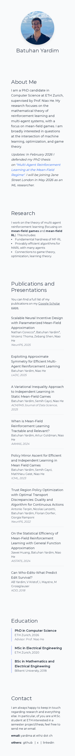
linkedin (48, 742)
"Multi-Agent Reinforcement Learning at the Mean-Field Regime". (35, 170)
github (28, 742)
